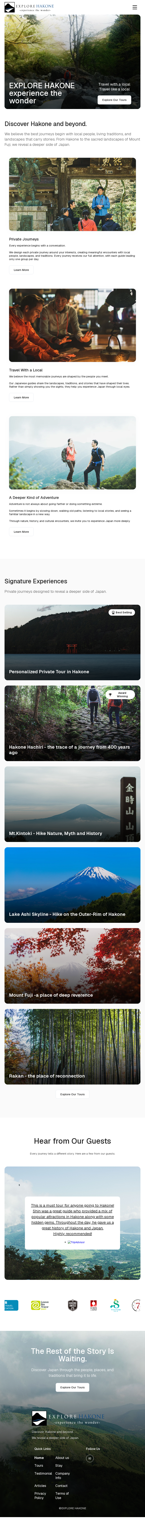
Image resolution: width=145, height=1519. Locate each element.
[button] (134, 7)
